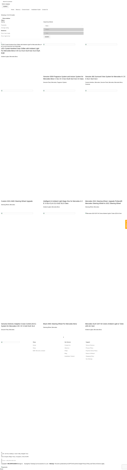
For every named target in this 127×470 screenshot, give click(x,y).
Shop (34, 348)
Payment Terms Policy (91, 350)
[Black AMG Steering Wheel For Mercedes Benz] (59, 267)
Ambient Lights (5, 56)
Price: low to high (5, 33)
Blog (66, 353)
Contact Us (67, 345)
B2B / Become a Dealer (39, 350)
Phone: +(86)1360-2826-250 (9, 460)
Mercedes (53, 82)
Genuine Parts (47, 82)
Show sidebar (6, 18)
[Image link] (10, 396)
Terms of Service (90, 345)
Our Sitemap (89, 359)
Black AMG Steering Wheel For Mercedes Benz (60, 324)
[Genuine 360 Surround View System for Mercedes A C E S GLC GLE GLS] (101, 59)
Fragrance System (62, 82)
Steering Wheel (5, 204)
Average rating (5, 27)
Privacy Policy (89, 348)
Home (34, 345)
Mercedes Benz (13, 56)
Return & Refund (90, 353)
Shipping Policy (90, 356)
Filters (3, 20)
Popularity (3, 25)
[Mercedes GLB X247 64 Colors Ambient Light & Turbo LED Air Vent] (105, 267)
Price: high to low (5, 36)
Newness (3, 30)
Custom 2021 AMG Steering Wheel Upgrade (17, 201)
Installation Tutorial (69, 356)
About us (67, 348)
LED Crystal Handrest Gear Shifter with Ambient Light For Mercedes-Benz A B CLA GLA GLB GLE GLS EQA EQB (20, 51)
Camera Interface (89, 82)
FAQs (66, 350)
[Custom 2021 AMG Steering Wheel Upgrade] (17, 144)
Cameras (87, 84)
